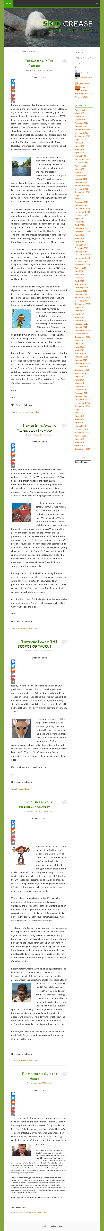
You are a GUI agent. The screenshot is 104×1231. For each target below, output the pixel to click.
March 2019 (80, 245)
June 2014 (79, 380)
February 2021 (81, 202)
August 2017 (80, 307)
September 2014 (82, 370)
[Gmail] (39, 97)
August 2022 (80, 165)
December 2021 (82, 182)
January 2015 (81, 360)
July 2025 (79, 142)
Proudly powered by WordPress (52, 1226)
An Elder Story (81, 96)
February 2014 (81, 393)
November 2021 (82, 185)
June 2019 (79, 235)
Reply (38, 412)
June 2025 (79, 146)
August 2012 (80, 435)
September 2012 (82, 432)
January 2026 (81, 126)
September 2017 (82, 304)
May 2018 (79, 277)
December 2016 (82, 330)
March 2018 (80, 284)
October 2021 (81, 189)
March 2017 (80, 320)
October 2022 (81, 162)
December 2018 (82, 254)
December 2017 (82, 294)
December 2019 (82, 228)
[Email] (39, 93)
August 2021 (80, 195)
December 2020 (82, 208)
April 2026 (79, 116)
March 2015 (80, 353)
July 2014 (79, 376)
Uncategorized (23, 628)
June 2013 (79, 416)
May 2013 (79, 419)
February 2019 (81, 248)
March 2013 (80, 426)
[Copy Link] (39, 101)
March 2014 (80, 389)
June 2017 (79, 310)
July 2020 (79, 218)
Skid (50, 70)
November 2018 (82, 258)
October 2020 (81, 215)
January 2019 (81, 251)
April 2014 (79, 386)
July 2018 (79, 271)
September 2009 (82, 449)
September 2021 (82, 192)
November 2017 (82, 297)
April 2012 (79, 445)
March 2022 (80, 175)
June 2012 (79, 439)
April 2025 (79, 152)
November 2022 (82, 159)
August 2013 (80, 409)
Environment (30, 412)
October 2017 (81, 300)
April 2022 (79, 172)
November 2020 (82, 212)
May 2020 (79, 221)
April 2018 (79, 281)
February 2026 (81, 123)
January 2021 (81, 205)
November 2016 (82, 333)
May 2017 (79, 314)
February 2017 (81, 324)
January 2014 (81, 396)
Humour (21, 789)
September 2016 (82, 337)
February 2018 (81, 287)
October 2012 (81, 429)
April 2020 (79, 225)
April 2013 (79, 422)
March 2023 (80, 156)
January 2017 (81, 327)
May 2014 (79, 383)
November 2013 (82, 403)
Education (21, 412)
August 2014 (80, 373)
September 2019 (82, 231)
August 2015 (80, 340)
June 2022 (79, 169)
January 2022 (81, 179)
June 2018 (79, 274)
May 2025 (79, 149)
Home (8, 3)
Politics (34, 1212)
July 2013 (79, 412)
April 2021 (79, 198)
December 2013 (82, 399)
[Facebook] (39, 81)
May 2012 (79, 442)
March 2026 (80, 119)
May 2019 (79, 238)
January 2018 (81, 291)
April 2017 (79, 317)
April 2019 (79, 241)
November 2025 (82, 129)
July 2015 (79, 343)
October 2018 (81, 261)
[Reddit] (39, 89)
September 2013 (82, 406)
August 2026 (80, 110)
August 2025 (80, 139)
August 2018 (80, 268)
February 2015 (81, 356)
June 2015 (79, 347)
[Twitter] (39, 85)
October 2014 (81, 366)
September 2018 (82, 264)
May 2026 (79, 113)
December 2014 (82, 363)
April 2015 (79, 350)
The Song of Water (83, 93)
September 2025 (82, 136)
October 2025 (81, 133)
